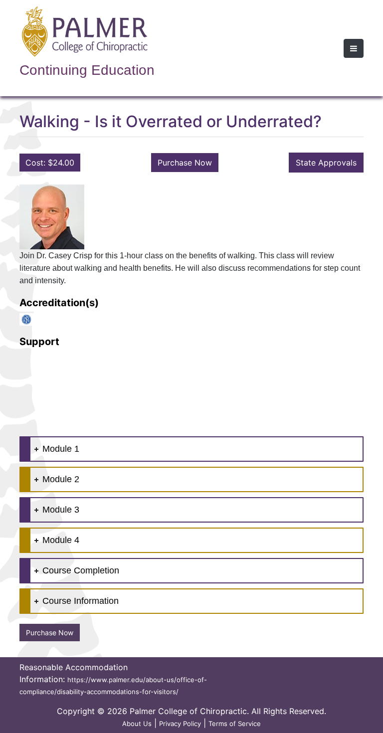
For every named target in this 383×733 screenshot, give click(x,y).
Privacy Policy (180, 724)
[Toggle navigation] (354, 48)
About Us (137, 724)
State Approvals (326, 163)
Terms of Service (234, 724)
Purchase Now (185, 163)
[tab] (191, 449)
